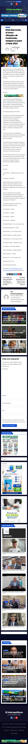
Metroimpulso (6, 694)
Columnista (6, 650)
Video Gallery (21, 730)
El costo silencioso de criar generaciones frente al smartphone (13, 653)
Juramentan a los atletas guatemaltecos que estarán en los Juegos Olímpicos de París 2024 (7, 281)
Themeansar (23, 723)
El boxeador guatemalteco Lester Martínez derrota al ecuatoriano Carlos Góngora (20, 281)
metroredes (7, 536)
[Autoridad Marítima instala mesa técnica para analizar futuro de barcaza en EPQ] (14, 545)
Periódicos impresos (14, 730)
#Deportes (12, 50)
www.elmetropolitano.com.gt (15, 268)
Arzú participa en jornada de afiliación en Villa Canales (15, 727)
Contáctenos (6, 730)
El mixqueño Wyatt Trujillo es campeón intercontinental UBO (13, 334)
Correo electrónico (6, 403)
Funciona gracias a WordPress (8, 723)
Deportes (8, 27)
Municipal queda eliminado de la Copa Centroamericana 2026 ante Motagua (14, 320)
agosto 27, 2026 (8, 656)
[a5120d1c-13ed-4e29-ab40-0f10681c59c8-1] (12, 510)
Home (3, 727)
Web (3, 410)
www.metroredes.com (8, 270)
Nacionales (6, 665)
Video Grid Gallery (14, 733)
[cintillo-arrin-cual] (14, 95)
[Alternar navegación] (13, 20)
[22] (12, 479)
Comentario (5, 368)
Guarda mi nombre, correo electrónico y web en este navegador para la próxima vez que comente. (13, 420)
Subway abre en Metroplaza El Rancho (14, 697)
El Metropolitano (14, 9)
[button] (23, 20)
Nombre (4, 395)
